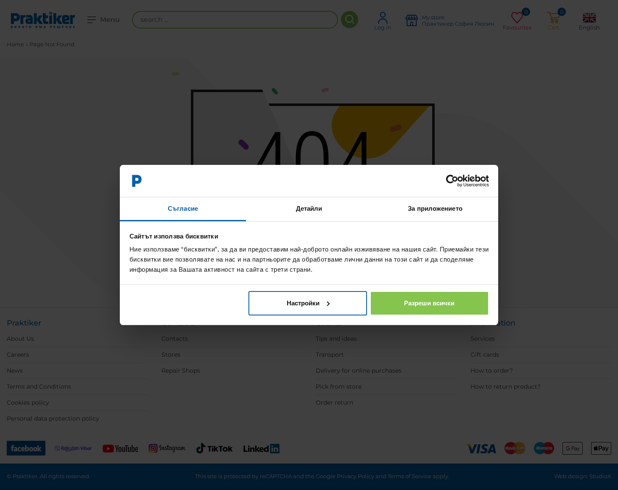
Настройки (303, 303)
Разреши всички (429, 303)
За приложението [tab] (435, 208)
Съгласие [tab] (183, 208)
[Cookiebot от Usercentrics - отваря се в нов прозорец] (452, 181)
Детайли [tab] (309, 208)
